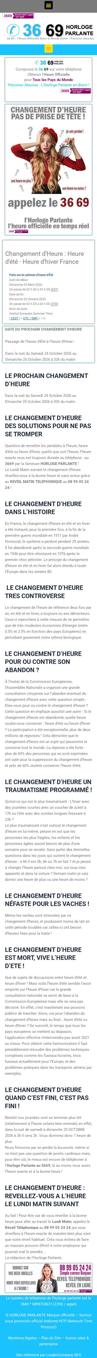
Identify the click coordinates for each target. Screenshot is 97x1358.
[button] (49, 5)
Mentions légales (22, 1338)
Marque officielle (61, 1315)
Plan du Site (51, 1338)
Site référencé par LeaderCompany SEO (48, 1355)
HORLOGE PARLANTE (28, 1315)
